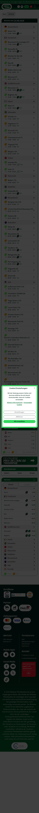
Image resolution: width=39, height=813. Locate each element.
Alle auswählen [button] (19, 421)
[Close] (34, 388)
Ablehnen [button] (19, 417)
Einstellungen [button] (19, 412)
